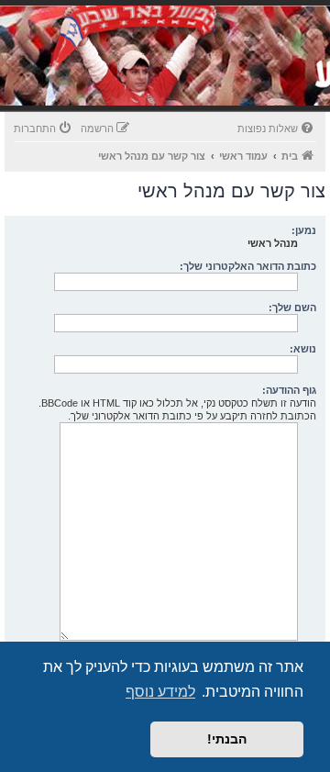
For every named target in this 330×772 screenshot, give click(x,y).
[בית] (203, 77)
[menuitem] (276, 128)
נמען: (304, 230)
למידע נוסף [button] (160, 691)
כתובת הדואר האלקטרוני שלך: (248, 266)
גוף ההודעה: (289, 390)
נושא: (303, 348)
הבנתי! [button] (227, 739)
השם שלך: (292, 307)
